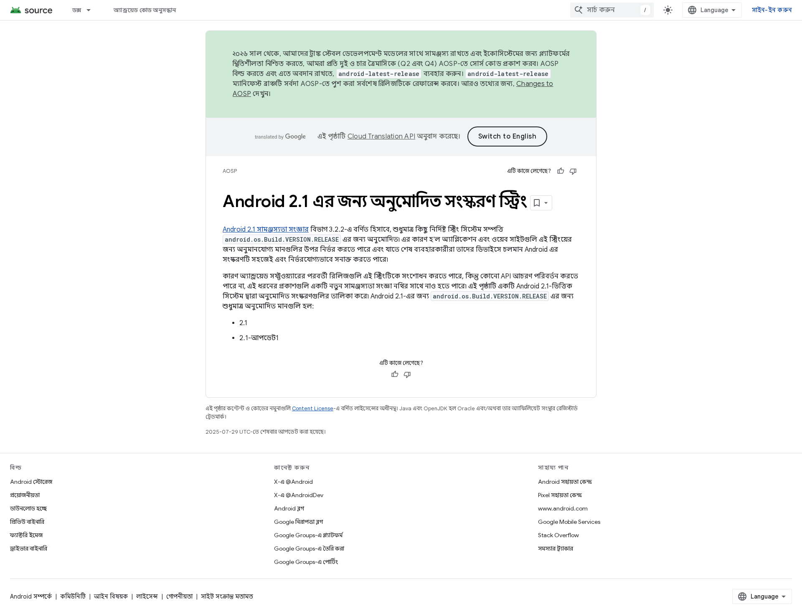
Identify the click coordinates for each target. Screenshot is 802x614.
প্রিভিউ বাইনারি (27, 522)
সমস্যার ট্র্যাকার (555, 548)
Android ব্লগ (289, 508)
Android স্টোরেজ (31, 481)
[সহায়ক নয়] (573, 171)
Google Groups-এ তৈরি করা (309, 548)
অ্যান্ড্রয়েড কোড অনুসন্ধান (145, 10)
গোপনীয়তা (179, 596)
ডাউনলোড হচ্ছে (28, 508)
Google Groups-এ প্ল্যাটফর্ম (308, 535)
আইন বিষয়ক (111, 596)
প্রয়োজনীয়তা (25, 495)
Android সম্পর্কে (31, 596)
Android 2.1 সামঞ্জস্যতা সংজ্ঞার (266, 229)
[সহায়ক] (560, 171)
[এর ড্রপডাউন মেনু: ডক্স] (92, 10)
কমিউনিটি (73, 596)
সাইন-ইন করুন (772, 10)
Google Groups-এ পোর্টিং (306, 562)
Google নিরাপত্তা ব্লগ (298, 522)
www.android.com (563, 508)
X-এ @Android (293, 481)
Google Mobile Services (569, 522)
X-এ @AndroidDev (298, 495)
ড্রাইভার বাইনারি (28, 548)
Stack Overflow (558, 535)
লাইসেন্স (147, 596)
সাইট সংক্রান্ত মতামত (227, 596)
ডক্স (76, 10)
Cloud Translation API (381, 136)
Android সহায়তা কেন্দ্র (565, 481)
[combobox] (612, 10)
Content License (312, 408)
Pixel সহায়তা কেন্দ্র (560, 495)
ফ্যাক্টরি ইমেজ (26, 535)
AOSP (230, 170)
